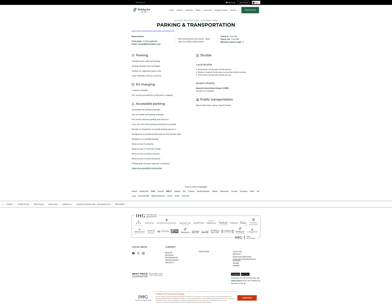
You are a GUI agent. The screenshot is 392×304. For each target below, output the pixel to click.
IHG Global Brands (171, 257)
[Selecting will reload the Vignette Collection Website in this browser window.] (185, 222)
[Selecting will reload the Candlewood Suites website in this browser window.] (252, 231)
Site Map (236, 263)
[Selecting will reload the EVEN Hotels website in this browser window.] (163, 231)
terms (226, 298)
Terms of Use (237, 251)
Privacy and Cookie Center (242, 256)
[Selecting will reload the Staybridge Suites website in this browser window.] (227, 231)
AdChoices (236, 254)
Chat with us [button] (140, 2)
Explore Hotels (204, 251)
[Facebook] (133, 253)
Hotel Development (172, 260)
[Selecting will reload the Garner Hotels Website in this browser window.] (195, 231)
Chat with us (169, 262)
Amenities (189, 10)
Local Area (207, 10)
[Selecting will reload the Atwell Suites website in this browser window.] (214, 231)
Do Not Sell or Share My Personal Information (244, 259)
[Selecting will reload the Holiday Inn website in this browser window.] (185, 231)
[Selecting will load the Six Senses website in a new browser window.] (138, 222)
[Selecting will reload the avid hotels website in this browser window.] (205, 231)
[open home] (3, 204)
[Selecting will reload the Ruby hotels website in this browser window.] (243, 222)
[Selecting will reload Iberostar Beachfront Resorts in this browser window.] (140, 231)
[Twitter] (138, 253)
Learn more (236, 280)
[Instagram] (143, 253)
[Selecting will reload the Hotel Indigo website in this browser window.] (211, 222)
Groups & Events (221, 10)
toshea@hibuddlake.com (149, 44)
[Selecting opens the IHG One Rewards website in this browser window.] (245, 237)
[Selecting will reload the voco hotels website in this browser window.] (234, 222)
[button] (256, 2)
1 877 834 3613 (156, 275)
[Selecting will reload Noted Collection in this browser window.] (223, 222)
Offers (171, 10)
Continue (247, 298)
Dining (198, 10)
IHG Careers (169, 255)
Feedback (236, 265)
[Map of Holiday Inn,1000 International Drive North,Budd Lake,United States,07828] (153, 30)
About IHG (168, 252)
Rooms (179, 10)
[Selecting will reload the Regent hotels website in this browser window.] (149, 222)
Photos (233, 10)
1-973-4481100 (150, 41)
